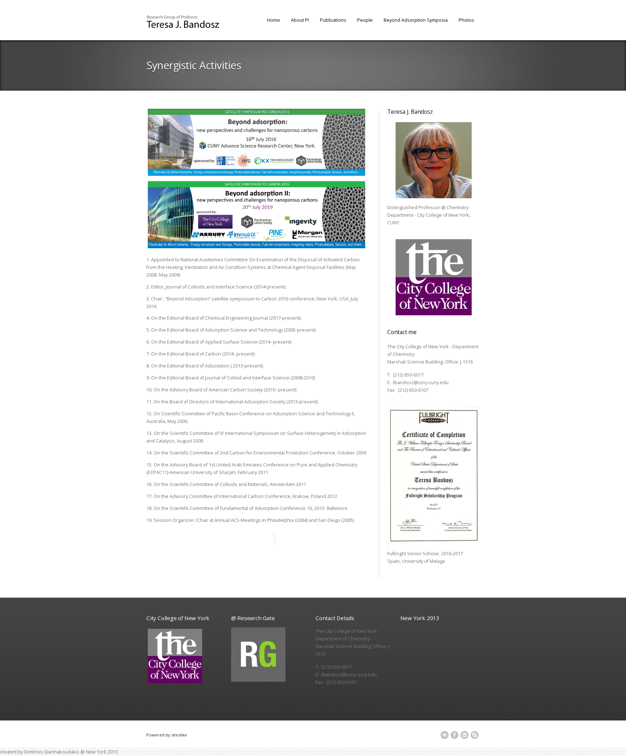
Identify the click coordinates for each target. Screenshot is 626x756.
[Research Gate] (269, 654)
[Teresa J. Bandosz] (183, 22)
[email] (444, 734)
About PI (300, 20)
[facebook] (454, 734)
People (365, 20)
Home (273, 20)
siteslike (179, 735)
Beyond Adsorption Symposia (416, 20)
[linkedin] (464, 734)
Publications (333, 20)
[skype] (475, 734)
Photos (466, 20)
